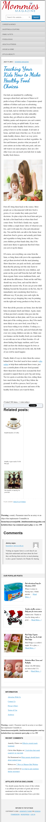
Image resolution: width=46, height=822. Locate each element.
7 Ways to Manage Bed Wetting (27, 764)
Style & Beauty (8, 54)
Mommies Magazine (22, 62)
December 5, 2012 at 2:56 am (14, 546)
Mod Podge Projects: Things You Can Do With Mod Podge (33, 637)
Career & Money (9, 24)
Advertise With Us (14, 697)
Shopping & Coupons (10, 29)
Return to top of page (24, 808)
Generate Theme (26, 811)
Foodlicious (7, 39)
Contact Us (11, 701)
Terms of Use (12, 710)
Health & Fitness (9, 44)
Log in (33, 814)
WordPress (25, 814)
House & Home (8, 49)
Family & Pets (7, 34)
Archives (11, 714)
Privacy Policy (13, 706)
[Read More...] (36, 620)
